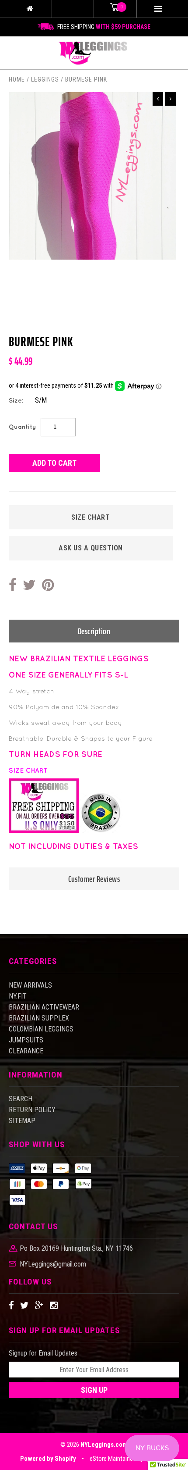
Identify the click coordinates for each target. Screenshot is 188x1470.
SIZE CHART (90, 517)
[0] (115, 8)
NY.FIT (18, 996)
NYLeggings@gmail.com (53, 1264)
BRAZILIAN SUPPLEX (39, 1018)
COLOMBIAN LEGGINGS (41, 1029)
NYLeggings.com (104, 1445)
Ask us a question (91, 548)
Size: (16, 400)
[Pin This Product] (48, 585)
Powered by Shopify (48, 1459)
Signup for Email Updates (43, 1353)
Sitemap (22, 1121)
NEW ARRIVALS (30, 985)
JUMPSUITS (26, 1040)
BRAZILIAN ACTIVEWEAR (44, 1007)
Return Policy (32, 1110)
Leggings (45, 79)
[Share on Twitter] (29, 585)
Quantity (22, 426)
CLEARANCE (26, 1051)
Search (20, 1099)
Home (17, 79)
